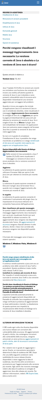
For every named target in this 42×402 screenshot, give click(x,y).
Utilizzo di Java (8, 27)
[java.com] (5, 3)
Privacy (30, 391)
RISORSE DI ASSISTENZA (13, 12)
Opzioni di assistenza (11, 43)
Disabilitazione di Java (11, 23)
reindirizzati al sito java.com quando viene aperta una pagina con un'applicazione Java (21, 143)
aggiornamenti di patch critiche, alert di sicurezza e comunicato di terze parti (21, 341)
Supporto (23, 391)
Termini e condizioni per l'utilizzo (28, 393)
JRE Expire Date (32, 373)
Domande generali (10, 31)
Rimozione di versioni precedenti (15, 19)
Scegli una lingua (14, 391)
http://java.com (20, 280)
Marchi (21, 395)
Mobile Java (7, 35)
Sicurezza (6, 39)
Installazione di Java (10, 15)
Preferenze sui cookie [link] (11, 393)
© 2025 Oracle (21, 389)
